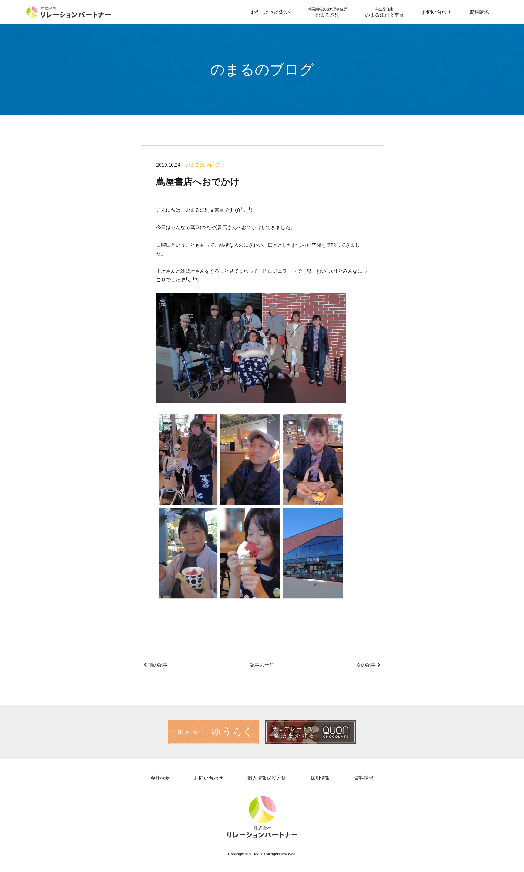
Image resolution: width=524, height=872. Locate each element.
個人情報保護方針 (266, 777)
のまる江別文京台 (384, 12)
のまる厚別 (327, 12)
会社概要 (160, 777)
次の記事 (366, 664)
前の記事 (158, 664)
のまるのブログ (202, 165)
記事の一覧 (262, 664)
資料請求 (479, 12)
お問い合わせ (436, 12)
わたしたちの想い (270, 12)
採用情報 (320, 777)
